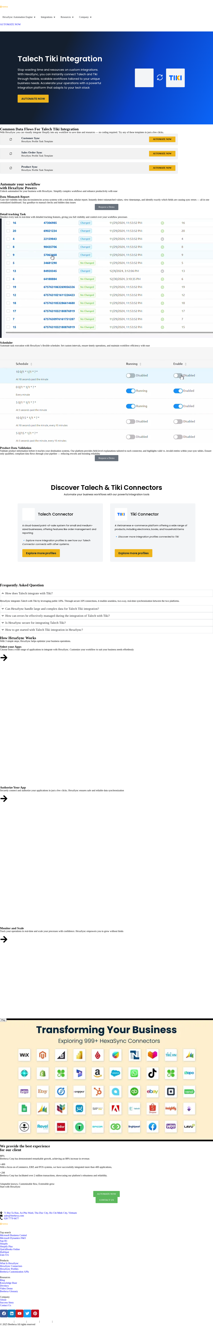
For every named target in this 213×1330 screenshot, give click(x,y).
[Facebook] (4, 1313)
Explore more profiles (41, 553)
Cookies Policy (33, 1322)
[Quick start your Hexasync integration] (4, 939)
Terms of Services (6, 1322)
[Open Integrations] (54, 17)
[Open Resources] (73, 17)
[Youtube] (19, 1313)
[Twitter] (27, 1313)
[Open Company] (91, 17)
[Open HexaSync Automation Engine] (34, 17)
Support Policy (45, 1322)
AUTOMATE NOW (33, 99)
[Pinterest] (35, 1313)
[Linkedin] (12, 1313)
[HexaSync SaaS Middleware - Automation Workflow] (4, 7)
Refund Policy (58, 1322)
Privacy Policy (20, 1322)
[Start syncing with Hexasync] (4, 658)
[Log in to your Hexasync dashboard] (4, 798)
